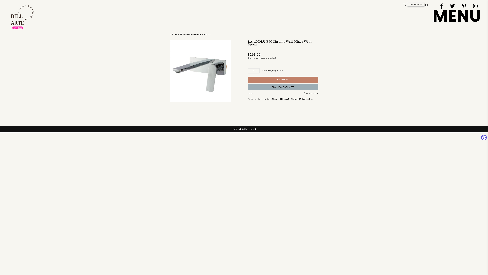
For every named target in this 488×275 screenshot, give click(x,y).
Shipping (251, 58)
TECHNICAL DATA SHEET (283, 87)
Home (171, 34)
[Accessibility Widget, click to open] (484, 137)
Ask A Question (311, 93)
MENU (457, 16)
